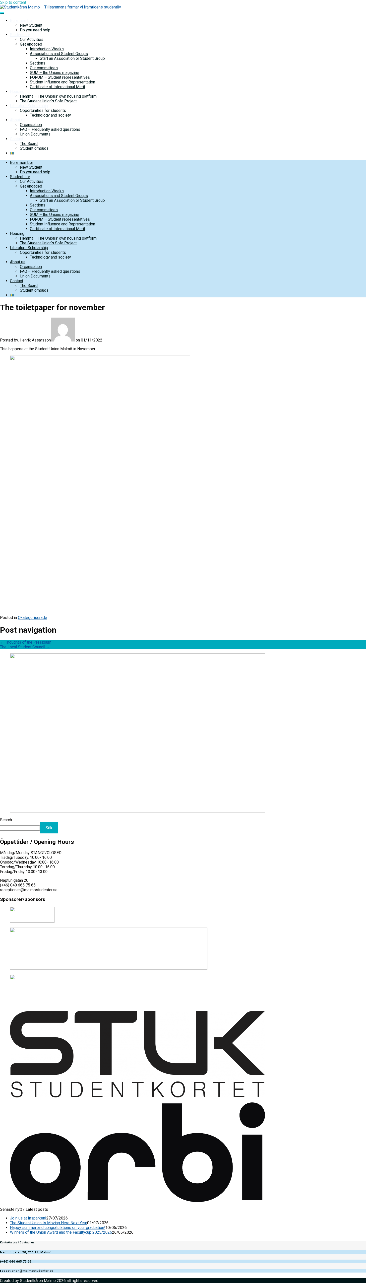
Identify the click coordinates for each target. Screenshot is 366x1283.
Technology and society (50, 115)
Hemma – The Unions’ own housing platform (58, 96)
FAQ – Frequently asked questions (50, 129)
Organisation (31, 124)
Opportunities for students (43, 110)
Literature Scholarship (29, 105)
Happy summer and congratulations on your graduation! (57, 1227)
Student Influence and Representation (62, 82)
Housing (17, 91)
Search (6, 819)
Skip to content (13, 2)
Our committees (44, 68)
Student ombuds (34, 148)
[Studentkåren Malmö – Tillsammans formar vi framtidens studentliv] (60, 7)
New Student (31, 25)
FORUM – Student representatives (60, 77)
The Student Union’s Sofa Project (48, 101)
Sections (37, 63)
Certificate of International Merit (57, 86)
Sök (49, 827)
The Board (29, 143)
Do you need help (35, 30)
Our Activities (31, 39)
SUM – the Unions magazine (54, 72)
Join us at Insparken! (28, 1218)
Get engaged (31, 44)
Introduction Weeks (47, 49)
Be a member (21, 20)
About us (17, 120)
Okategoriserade (32, 617)
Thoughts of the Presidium (25, 642)
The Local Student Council (25, 647)
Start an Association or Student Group (72, 58)
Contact (16, 138)
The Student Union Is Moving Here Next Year (48, 1222)
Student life (20, 34)
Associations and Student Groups (59, 53)
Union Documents (35, 134)
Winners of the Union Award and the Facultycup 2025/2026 (61, 1232)
